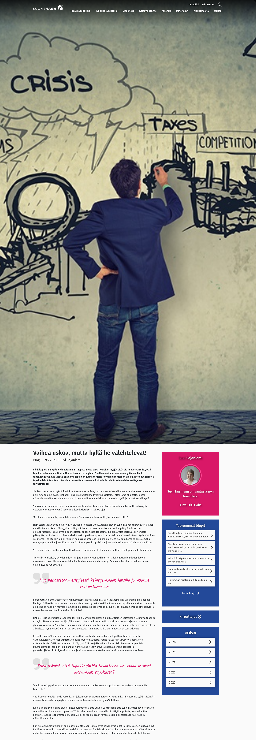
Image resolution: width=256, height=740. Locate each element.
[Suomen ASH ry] (51, 7)
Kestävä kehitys (148, 10)
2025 (172, 652)
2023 (172, 672)
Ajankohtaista (201, 10)
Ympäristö (128, 10)
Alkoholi (166, 10)
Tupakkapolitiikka (80, 10)
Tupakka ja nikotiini (106, 10)
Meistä (217, 10)
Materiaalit (182, 10)
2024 (172, 662)
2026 (172, 642)
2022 (172, 682)
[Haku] (220, 4)
